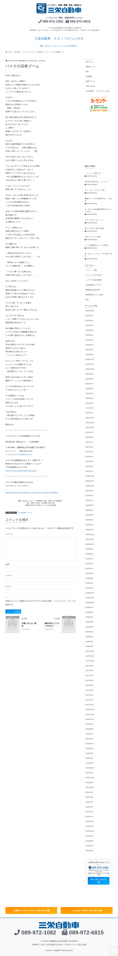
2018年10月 (90, 602)
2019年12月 (90, 534)
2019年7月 (89, 559)
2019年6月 (89, 564)
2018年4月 (89, 632)
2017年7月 (89, 675)
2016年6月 (89, 739)
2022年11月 (90, 364)
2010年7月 (89, 846)
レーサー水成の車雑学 (94, 280)
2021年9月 (89, 432)
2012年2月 (89, 782)
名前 (7, 564)
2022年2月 (89, 408)
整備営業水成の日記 (93, 290)
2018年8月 (89, 612)
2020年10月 (90, 486)
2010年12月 (90, 821)
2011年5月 (89, 802)
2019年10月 (90, 544)
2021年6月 (89, 447)
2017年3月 (89, 695)
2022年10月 (90, 369)
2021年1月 (89, 471)
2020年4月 (89, 515)
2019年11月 (90, 539)
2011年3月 (89, 807)
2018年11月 (90, 598)
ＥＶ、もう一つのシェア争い (96, 190)
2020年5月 (89, 510)
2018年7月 (89, 617)
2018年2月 (89, 641)
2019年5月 (89, 568)
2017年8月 (89, 671)
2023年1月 (89, 354)
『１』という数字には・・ (95, 173)
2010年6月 (89, 851)
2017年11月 (90, 656)
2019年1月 (89, 588)
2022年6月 (89, 388)
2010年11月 (90, 826)
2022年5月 (89, 393)
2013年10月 (90, 768)
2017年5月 (89, 685)
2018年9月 (89, 607)
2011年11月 (90, 787)
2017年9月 (89, 666)
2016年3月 (89, 753)
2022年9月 (89, 374)
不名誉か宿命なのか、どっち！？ (98, 182)
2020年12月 (90, 476)
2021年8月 (89, 437)
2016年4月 (89, 748)
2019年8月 (89, 554)
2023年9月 (89, 316)
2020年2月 (89, 525)
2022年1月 (89, 413)
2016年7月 (89, 734)
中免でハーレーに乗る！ (94, 237)
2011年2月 (89, 812)
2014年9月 (89, 763)
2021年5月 (89, 452)
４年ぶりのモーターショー (95, 220)
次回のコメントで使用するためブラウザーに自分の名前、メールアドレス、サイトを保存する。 (40, 602)
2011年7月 (89, 797)
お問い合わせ (90, 86)
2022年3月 (89, 403)
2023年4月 (89, 340)
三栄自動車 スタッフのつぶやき (98, 91)
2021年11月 (90, 423)
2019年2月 (89, 583)
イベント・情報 (91, 270)
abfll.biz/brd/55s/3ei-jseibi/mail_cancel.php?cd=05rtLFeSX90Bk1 (31, 493)
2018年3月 (89, 637)
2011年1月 (89, 816)
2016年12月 (90, 709)
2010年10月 (90, 831)
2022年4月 (89, 398)
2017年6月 (89, 680)
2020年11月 (90, 481)
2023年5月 (89, 335)
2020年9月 (89, 491)
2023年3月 (89, 345)
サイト (8, 586)
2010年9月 (89, 836)
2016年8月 (89, 729)
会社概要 (89, 76)
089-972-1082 (53, 21)
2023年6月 (89, 330)
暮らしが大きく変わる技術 (95, 228)
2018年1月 (89, 646)
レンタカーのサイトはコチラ (85, 910)
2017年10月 (90, 661)
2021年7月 (89, 442)
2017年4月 (89, 690)
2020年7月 (89, 500)
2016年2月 (89, 758)
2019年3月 (89, 578)
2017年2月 (89, 700)
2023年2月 (89, 350)
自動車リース (90, 67)
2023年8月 (89, 320)
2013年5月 (89, 773)
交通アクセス (90, 81)
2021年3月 (89, 461)
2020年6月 (89, 505)
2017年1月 (89, 705)
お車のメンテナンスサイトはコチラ (30, 910)
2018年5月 (89, 627)
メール (8, 575)
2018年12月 (90, 593)
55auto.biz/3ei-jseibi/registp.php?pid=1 (21, 471)
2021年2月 (89, 466)
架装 (87, 71)
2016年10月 (90, 719)
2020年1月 (89, 530)
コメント (9, 534)
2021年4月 (89, 457)
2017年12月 (90, 651)
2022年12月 (90, 359)
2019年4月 (89, 573)
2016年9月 (89, 724)
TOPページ (90, 62)
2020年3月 (89, 520)
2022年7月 (89, 384)
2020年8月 (89, 495)
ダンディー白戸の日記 (94, 275)
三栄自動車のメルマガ (25, 512)
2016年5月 (89, 744)
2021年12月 (90, 418)
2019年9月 (89, 549)
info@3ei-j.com (25, 454)
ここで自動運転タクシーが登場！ (98, 245)
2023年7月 (89, 325)
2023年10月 (90, 311)
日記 (87, 299)
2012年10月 (90, 778)
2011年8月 (89, 792)
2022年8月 (89, 379)
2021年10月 (90, 427)
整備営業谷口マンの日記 (94, 295)
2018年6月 (89, 622)
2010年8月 (89, 841)
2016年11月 (90, 714)
